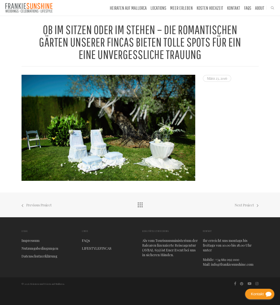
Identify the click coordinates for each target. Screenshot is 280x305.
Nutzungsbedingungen (40, 248)
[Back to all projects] (140, 204)
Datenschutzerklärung (39, 256)
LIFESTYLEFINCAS (96, 248)
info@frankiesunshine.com (232, 264)
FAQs (86, 240)
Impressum (30, 240)
